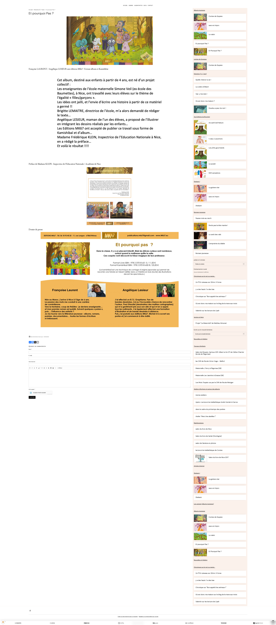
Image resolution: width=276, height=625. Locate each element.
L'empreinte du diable (217, 244)
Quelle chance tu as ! (203, 80)
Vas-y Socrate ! (201, 94)
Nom (30, 349)
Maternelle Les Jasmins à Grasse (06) (210, 375)
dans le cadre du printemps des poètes (210, 409)
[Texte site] (110, 116)
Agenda (131, 5)
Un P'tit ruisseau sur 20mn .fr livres (208, 282)
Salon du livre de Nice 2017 (219, 457)
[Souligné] (34, 368)
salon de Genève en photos (206, 443)
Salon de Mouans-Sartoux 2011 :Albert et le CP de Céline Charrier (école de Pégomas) (220, 353)
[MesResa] (86, 623)
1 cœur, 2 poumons (216, 139)
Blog (145, 5)
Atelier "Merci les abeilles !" (206, 416)
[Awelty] (121, 623)
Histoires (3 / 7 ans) (39, 9)
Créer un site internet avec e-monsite (128, 616)
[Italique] (32, 368)
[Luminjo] (223, 623)
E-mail (30, 355)
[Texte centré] (44, 368)
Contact (150, 5)
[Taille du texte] (36, 368)
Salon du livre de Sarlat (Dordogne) (209, 436)
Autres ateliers (201, 395)
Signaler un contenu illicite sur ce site (148, 616)
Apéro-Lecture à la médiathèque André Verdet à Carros (217, 402)
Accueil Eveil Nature (216, 123)
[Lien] (46, 368)
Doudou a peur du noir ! (217, 108)
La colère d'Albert (202, 87)
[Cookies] (3, 622)
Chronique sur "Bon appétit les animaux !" (211, 297)
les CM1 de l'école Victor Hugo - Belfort (210, 361)
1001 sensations (214, 173)
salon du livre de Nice (204, 429)
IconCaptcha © (49, 394)
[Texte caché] (49, 368)
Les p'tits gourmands (216, 148)
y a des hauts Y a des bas (205, 289)
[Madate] (52, 623)
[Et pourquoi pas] (110, 279)
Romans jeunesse (202, 253)
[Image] (51, 368)
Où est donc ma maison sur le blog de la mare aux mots (216, 304)
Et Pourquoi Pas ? (215, 51)
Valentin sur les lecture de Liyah (207, 311)
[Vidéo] (53, 368)
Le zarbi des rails (215, 235)
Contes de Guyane (215, 16)
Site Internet (32, 361)
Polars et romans (199, 264)
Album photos (138, 5)
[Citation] (42, 368)
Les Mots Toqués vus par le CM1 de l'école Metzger (214, 383)
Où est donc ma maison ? (205, 101)
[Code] (55, 368)
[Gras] (30, 368)
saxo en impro (214, 25)
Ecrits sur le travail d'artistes (202, 334)
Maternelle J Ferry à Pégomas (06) (208, 368)
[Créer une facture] (155, 623)
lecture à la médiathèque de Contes (209, 450)
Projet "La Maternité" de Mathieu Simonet (211, 323)
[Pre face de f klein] (110, 196)
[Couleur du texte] (39, 368)
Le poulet (212, 164)
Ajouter (32, 397)
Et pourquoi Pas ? (202, 44)
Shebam (199, 206)
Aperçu (60, 368)
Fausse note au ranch (203, 218)
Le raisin (212, 35)
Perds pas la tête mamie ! (218, 225)
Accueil (125, 5)
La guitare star (214, 188)
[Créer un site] (18, 623)
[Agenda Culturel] (258, 623)
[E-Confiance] (189, 623)
